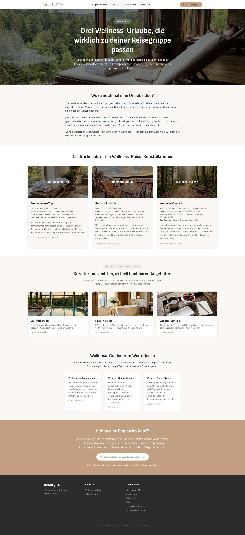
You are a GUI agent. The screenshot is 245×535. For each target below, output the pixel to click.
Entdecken (116, 4)
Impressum (131, 494)
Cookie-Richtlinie (134, 506)
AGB (128, 502)
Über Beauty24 (133, 490)
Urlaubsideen (130, 4)
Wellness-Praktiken (94, 490)
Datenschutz (132, 498)
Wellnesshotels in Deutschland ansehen (120, 457)
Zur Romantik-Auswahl (106, 243)
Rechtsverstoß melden (136, 510)
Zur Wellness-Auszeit (170, 243)
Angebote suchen (99, 4)
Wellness (144, 4)
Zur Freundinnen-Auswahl (43, 237)
